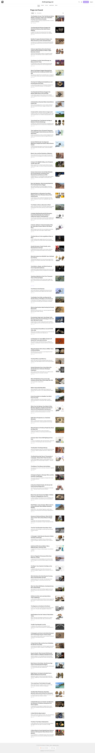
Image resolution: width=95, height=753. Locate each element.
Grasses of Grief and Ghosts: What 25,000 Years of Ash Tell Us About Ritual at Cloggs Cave (41, 518)
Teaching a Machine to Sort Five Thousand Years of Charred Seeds (41, 277)
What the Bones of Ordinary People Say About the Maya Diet (42, 428)
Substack (42, 750)
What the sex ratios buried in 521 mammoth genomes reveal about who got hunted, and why (42, 311)
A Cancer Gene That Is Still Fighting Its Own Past (42, 438)
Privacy (47, 745)
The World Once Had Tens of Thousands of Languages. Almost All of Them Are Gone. (42, 457)
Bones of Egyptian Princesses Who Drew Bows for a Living (41, 556)
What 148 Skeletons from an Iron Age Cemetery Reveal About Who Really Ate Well (42, 379)
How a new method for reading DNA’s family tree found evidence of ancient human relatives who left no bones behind (41, 291)
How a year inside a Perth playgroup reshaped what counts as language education (42, 478)
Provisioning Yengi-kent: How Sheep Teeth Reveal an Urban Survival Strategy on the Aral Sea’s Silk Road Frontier (42, 319)
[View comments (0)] (39, 36)
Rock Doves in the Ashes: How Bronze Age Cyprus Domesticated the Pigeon (41, 664)
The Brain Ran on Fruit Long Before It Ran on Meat (42, 237)
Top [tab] (35, 13)
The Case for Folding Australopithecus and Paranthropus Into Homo (41, 82)
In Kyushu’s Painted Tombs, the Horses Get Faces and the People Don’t (41, 485)
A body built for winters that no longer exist (42, 112)
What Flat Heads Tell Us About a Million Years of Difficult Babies (42, 349)
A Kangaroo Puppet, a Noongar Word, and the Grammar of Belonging (42, 475)
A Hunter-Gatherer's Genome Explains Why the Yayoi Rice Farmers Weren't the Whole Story (42, 226)
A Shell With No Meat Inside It (38, 713)
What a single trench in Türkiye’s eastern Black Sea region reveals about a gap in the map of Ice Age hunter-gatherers (42, 165)
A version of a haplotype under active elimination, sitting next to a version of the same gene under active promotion (42, 441)
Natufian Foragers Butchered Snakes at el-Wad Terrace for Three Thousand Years (41, 39)
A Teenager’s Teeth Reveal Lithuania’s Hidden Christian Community (42, 537)
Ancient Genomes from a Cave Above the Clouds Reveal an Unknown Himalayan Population (41, 369)
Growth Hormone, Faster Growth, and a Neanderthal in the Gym (41, 247)
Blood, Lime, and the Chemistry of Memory (41, 153)
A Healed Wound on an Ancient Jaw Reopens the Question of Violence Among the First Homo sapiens (42, 703)
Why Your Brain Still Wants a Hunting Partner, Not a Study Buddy (42, 586)
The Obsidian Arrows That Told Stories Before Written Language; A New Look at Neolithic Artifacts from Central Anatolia (42, 18)
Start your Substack (44, 747)
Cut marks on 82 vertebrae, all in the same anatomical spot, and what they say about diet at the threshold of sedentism (42, 42)
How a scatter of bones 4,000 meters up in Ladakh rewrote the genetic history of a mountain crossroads (42, 372)
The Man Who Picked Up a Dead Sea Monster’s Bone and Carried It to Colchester (42, 692)
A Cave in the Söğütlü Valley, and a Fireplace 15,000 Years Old (42, 162)
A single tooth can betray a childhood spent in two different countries (42, 549)
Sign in (91, 2)
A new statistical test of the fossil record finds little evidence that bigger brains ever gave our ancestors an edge (42, 724)
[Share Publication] (81, 2)
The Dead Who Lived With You (38, 358)
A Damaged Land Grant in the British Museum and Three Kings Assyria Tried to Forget (42, 634)
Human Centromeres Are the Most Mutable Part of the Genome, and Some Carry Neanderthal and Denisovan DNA (41, 173)
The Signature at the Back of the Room (40, 606)
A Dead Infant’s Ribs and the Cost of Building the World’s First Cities (42, 644)
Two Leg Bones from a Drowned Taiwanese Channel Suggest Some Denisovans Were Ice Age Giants (42, 132)
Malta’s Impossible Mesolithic (38, 387)
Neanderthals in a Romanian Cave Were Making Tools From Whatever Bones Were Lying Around (41, 195)
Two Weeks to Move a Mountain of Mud (41, 204)
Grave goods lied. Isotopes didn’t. (37, 381)
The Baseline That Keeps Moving (39, 447)
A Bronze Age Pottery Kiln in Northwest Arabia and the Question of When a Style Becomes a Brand (41, 50)
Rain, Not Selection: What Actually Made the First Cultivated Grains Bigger (42, 184)
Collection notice (56, 745)
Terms (51, 745)
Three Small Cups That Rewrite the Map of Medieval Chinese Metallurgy (41, 121)
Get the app (53, 747)
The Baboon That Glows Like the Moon (40, 466)
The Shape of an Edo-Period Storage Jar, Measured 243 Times (41, 61)
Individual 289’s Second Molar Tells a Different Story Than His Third (40, 546)
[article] (47, 20)
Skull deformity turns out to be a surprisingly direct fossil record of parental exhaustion (41, 352)
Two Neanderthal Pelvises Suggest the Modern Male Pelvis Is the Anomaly (40, 92)
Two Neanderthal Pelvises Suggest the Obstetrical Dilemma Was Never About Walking (40, 29)
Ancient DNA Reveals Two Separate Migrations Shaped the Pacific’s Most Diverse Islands (42, 143)
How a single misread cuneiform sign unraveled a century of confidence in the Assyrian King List (42, 637)
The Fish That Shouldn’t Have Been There (41, 527)
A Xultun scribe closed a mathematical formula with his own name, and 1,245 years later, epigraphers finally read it (42, 608)
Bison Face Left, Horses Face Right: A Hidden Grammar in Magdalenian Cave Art (42, 495)
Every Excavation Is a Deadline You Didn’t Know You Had (41, 397)
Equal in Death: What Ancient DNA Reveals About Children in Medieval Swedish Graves (42, 654)
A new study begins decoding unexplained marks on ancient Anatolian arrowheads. (42, 21)
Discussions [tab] (39, 13)
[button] (38, 5)
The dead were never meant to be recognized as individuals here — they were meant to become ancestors (42, 488)
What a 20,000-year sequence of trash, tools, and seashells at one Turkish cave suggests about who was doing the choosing (42, 715)
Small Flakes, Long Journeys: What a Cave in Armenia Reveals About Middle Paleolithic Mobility (42, 506)
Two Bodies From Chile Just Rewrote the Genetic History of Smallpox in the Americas (42, 298)
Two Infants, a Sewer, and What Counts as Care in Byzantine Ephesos (41, 267)
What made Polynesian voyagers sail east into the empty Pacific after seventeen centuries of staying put (41, 685)
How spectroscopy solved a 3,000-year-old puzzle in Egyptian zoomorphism (42, 468)
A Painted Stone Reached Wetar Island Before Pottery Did (42, 102)
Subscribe (86, 2)
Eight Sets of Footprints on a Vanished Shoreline (40, 418)
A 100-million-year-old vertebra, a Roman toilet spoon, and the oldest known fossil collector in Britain (42, 695)
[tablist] (36, 13)
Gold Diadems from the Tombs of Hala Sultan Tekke (42, 615)
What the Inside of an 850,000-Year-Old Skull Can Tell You (42, 257)
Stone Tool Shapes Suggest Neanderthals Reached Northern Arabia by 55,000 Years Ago (41, 72)
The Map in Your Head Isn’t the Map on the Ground (41, 566)
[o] (60, 18)
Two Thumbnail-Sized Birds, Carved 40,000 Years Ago (42, 329)
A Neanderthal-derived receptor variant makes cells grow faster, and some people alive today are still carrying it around (41, 250)
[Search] (79, 2)
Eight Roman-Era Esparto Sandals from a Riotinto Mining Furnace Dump (41, 674)
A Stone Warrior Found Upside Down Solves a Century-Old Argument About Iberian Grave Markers (42, 732)
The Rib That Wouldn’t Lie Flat (38, 624)
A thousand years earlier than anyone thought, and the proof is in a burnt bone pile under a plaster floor (42, 667)
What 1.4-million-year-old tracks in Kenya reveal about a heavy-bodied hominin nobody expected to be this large (41, 421)
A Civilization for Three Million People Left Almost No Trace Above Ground (41, 339)
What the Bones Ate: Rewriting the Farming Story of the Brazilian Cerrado (41, 576)
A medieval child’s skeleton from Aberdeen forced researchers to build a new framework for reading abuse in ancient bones (42, 627)
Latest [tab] (32, 13)
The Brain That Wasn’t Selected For (39, 721)
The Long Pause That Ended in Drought (41, 683)
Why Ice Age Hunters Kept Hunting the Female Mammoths (42, 308)
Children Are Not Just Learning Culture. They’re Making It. (41, 596)
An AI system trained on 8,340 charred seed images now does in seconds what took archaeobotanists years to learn (42, 280)
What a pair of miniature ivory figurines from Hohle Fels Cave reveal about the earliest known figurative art (42, 332)
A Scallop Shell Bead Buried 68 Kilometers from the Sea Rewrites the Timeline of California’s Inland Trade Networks (41, 215)
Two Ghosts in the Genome (37, 288)
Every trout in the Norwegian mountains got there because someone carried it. (42, 530)
